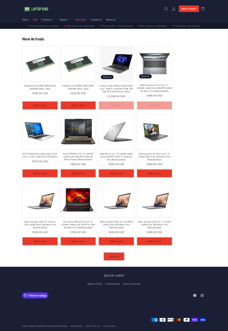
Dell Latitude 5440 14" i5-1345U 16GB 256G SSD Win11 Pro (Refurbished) (116, 224)
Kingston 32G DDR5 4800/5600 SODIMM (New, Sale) (40, 87)
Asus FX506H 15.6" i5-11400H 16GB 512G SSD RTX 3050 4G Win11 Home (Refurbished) (78, 156)
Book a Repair (189, 8)
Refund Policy (94, 283)
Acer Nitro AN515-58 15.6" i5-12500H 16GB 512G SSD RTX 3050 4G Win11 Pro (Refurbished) (78, 224)
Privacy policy (109, 326)
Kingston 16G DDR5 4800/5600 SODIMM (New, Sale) (78, 87)
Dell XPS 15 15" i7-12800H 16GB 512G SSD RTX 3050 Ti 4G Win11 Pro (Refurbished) (116, 156)
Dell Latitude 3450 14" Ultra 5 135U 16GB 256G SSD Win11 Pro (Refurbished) (40, 224)
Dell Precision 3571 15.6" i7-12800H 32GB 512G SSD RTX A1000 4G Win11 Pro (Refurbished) (154, 88)
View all (114, 256)
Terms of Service (132, 283)
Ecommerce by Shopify (58, 326)
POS (42, 326)
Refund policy (77, 326)
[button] (48, 19)
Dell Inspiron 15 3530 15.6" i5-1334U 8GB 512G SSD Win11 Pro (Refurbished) (154, 156)
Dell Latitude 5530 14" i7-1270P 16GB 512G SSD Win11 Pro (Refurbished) (154, 224)
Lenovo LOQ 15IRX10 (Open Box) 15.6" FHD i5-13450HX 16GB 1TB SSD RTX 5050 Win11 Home (116, 88)
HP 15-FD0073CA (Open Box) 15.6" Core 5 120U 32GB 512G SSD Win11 (40, 155)
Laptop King (34, 326)
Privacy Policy (112, 283)
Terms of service (93, 326)
